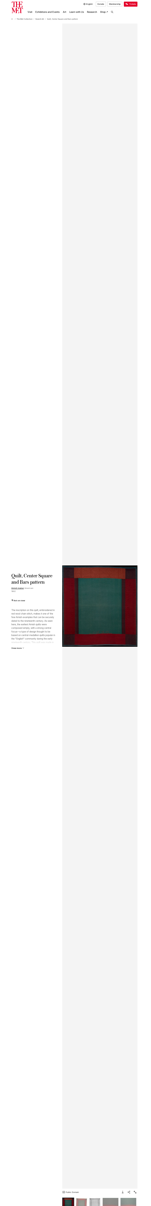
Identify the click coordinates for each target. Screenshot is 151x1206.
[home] (12, 19)
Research (92, 12)
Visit (30, 12)
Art (64, 12)
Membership (115, 4)
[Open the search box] (112, 12)
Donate (100, 4)
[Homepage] (17, 7)
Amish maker (17, 588)
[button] (99, 606)
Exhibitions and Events (47, 12)
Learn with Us (76, 12)
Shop (103, 12)
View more (16, 648)
